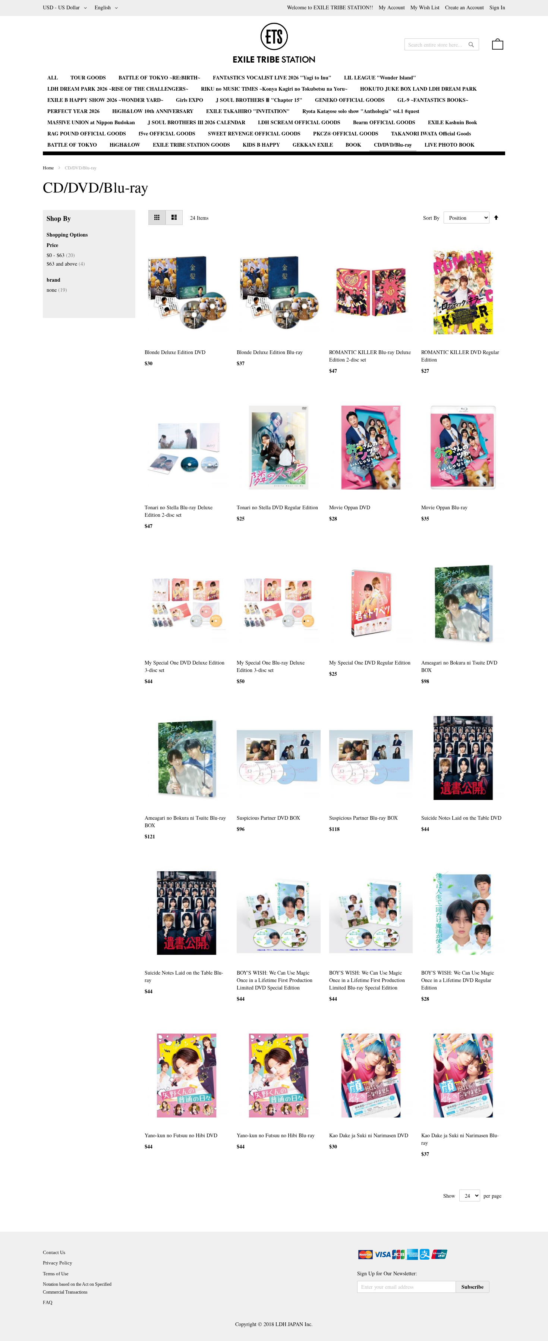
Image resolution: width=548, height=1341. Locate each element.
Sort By (431, 217)
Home (49, 168)
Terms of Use (56, 1273)
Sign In (497, 7)
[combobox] (441, 44)
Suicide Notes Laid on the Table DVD (461, 817)
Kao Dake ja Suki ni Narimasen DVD (368, 1135)
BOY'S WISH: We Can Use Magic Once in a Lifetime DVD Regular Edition (457, 980)
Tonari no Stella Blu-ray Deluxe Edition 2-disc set (178, 511)
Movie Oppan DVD (349, 507)
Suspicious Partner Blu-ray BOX (363, 817)
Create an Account (464, 7)
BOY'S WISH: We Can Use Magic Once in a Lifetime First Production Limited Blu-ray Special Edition (367, 980)
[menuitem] (52, 77)
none (57, 289)
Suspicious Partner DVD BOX (268, 817)
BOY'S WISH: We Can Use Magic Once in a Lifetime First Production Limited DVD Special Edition (274, 980)
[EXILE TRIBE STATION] (274, 46)
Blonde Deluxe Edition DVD (175, 352)
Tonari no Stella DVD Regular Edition (277, 507)
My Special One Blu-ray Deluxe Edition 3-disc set (271, 666)
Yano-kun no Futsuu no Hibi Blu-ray (276, 1135)
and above (66, 263)
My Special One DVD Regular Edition (369, 662)
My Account (392, 7)
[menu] (274, 111)
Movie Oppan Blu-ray (444, 507)
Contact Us (54, 1252)
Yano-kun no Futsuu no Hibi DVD (181, 1135)
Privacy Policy (57, 1263)
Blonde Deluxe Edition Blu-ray (270, 352)
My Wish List (425, 7)
